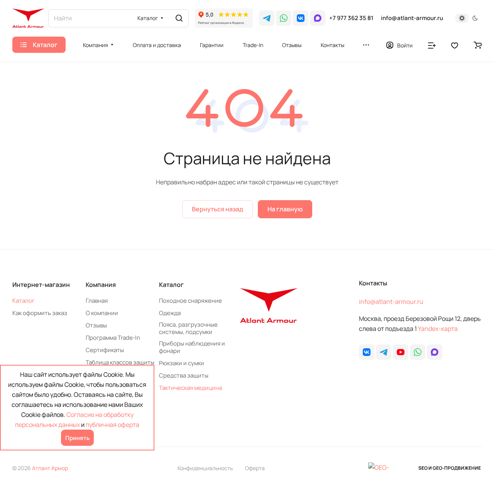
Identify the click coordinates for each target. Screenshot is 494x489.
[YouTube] (400, 352)
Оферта (255, 468)
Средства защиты (183, 375)
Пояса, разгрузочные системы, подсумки (188, 328)
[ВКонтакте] (300, 18)
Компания (101, 284)
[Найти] (179, 18)
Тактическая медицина (190, 388)
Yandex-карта (438, 328)
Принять (77, 438)
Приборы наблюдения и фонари (192, 347)
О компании (102, 313)
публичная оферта (112, 424)
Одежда (170, 313)
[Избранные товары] (454, 45)
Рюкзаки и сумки (181, 363)
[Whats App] (283, 18)
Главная (97, 301)
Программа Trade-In (113, 338)
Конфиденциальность (205, 468)
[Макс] (317, 18)
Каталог (23, 301)
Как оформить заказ (39, 313)
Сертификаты (105, 350)
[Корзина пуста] (478, 45)
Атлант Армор (50, 468)
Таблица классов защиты (120, 362)
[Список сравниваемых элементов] (432, 45)
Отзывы (96, 325)
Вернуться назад (217, 209)
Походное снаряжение (190, 301)
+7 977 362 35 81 (351, 18)
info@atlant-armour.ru (412, 18)
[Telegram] (266, 18)
